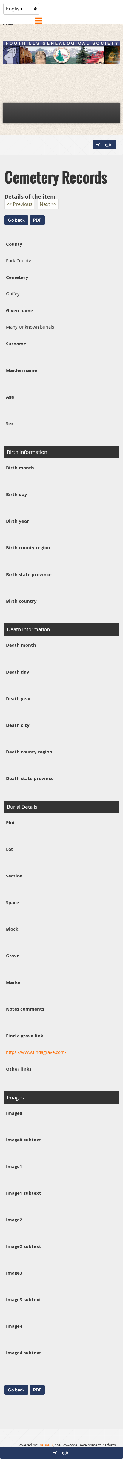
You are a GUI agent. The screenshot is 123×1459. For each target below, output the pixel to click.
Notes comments (25, 1009)
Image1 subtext (23, 1193)
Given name (19, 310)
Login (63, 1452)
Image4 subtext (23, 1353)
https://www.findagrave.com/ (36, 1052)
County (14, 244)
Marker (14, 982)
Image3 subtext (23, 1299)
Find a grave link (24, 1036)
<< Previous (19, 204)
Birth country (21, 601)
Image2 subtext (23, 1246)
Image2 (14, 1220)
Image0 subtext (23, 1140)
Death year (18, 698)
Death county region (29, 752)
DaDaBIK (46, 1445)
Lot (9, 849)
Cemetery (17, 277)
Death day (17, 672)
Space (12, 902)
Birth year (17, 521)
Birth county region (28, 547)
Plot (10, 822)
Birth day (16, 494)
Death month (21, 645)
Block (12, 929)
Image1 (14, 1166)
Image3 (14, 1273)
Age (10, 397)
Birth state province (29, 574)
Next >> (48, 204)
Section (14, 876)
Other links (18, 1069)
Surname (16, 344)
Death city (18, 725)
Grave (12, 956)
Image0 (14, 1113)
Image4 (14, 1326)
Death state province (30, 778)
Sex (10, 423)
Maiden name (21, 370)
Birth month (20, 468)
